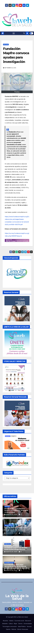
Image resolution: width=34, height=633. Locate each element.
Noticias (6, 44)
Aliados (11, 620)
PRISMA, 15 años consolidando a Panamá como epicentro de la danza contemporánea (16, 510)
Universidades (28, 623)
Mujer (15, 623)
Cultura (7, 506)
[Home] (2, 33)
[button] (24, 33)
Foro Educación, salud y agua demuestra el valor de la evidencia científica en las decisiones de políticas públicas (16, 567)
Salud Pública (8, 525)
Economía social (9, 562)
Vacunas (29, 626)
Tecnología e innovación (9, 626)
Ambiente (5, 623)
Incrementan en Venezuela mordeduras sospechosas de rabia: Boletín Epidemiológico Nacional (15, 547)
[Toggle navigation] (14, 33)
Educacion (28, 620)
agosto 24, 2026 (12, 514)
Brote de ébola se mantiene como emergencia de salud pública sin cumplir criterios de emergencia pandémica (15, 529)
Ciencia (20, 623)
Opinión (8, 629)
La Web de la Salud (17, 597)
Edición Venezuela (22, 629)
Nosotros (5, 620)
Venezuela (7, 544)
